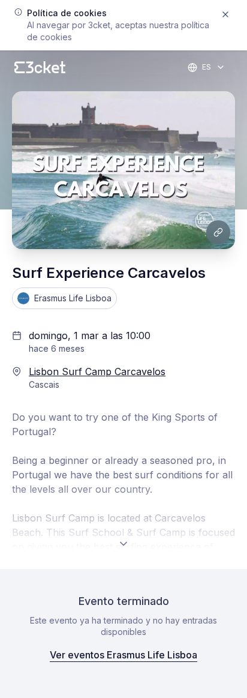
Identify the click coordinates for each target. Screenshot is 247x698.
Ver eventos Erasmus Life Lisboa (123, 655)
